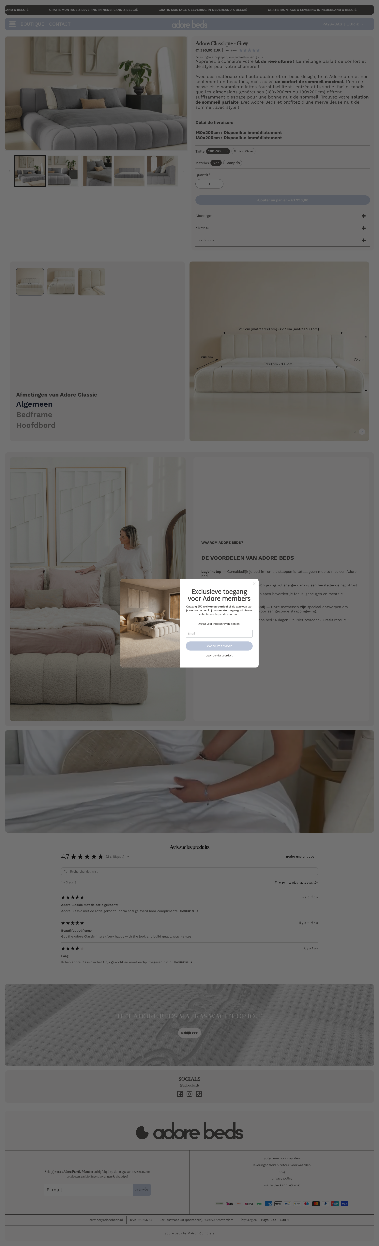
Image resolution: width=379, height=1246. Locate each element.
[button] (254, 583)
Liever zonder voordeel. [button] (219, 655)
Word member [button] (219, 646)
